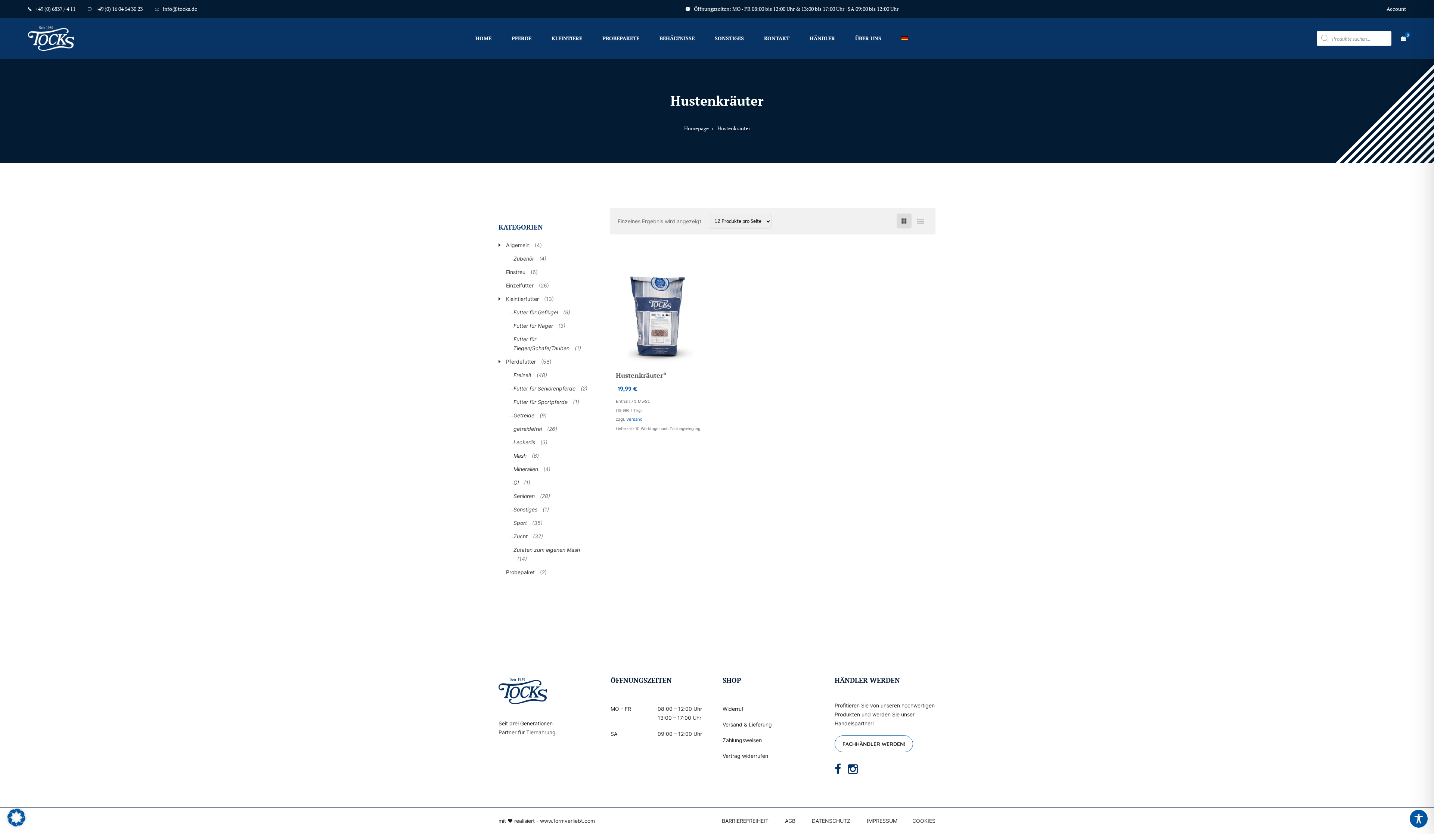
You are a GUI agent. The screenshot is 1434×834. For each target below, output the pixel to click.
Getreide (523, 415)
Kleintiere (567, 38)
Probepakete (620, 38)
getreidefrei (527, 429)
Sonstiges (729, 38)
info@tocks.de (180, 8)
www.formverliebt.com (567, 821)
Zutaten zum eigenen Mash (546, 550)
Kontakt (776, 38)
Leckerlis (524, 442)
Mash (520, 455)
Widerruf (733, 709)
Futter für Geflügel (535, 312)
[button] (16, 817)
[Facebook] (838, 769)
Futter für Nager (533, 326)
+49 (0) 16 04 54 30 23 (119, 8)
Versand (634, 419)
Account (1396, 8)
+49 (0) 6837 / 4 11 (55, 8)
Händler (822, 38)
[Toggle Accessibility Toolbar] (1418, 818)
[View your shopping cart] (1403, 38)
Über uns (868, 38)
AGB (790, 821)
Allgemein (518, 245)
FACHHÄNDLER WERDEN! (873, 744)
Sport (520, 523)
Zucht (520, 536)
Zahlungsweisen (742, 740)
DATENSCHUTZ (831, 821)
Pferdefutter (521, 361)
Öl (516, 482)
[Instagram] (853, 769)
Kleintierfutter (522, 299)
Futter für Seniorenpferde (544, 388)
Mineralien (525, 469)
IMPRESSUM (882, 821)
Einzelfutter (520, 285)
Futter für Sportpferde (540, 402)
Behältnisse (677, 38)
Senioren (524, 496)
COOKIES (923, 821)
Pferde (521, 38)
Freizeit (522, 375)
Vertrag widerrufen (745, 756)
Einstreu (515, 272)
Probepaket (520, 572)
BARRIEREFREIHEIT (745, 821)
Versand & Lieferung (747, 724)
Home (483, 38)
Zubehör (523, 258)
